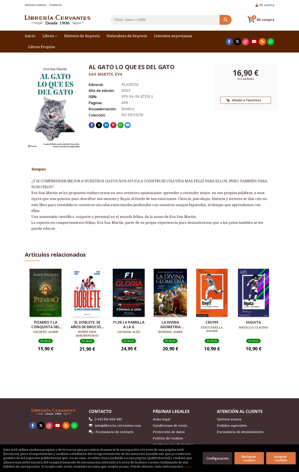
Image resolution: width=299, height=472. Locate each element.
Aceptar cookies (281, 458)
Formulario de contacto (114, 432)
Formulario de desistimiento (240, 432)
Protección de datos (169, 432)
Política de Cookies (168, 438)
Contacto (55, 5)
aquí (187, 466)
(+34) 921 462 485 (108, 419)
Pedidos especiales (232, 425)
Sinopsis (39, 169)
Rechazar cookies (249, 458)
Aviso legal (161, 419)
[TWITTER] (237, 41)
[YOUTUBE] (254, 41)
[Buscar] (226, 20)
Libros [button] (48, 36)
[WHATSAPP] (270, 41)
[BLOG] (262, 41)
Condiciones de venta (170, 425)
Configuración (217, 458)
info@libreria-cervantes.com (118, 425)
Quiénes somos (35, 5)
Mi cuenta (266, 5)
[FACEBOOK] (229, 41)
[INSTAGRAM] (245, 41)
